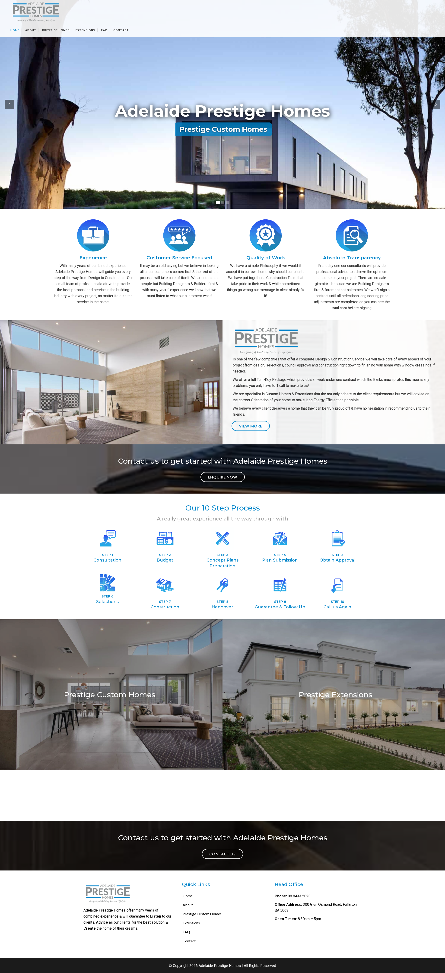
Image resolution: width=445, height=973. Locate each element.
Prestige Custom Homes (202, 914)
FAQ (186, 932)
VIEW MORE (250, 426)
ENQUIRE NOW (222, 477)
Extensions (191, 923)
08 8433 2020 (299, 896)
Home (188, 895)
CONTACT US (222, 854)
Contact (189, 941)
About (188, 904)
